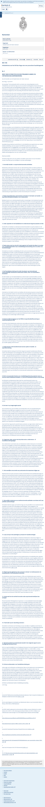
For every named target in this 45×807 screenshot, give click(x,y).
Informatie (21, 59)
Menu (42, 6)
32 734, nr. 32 (18, 590)
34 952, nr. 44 (24, 129)
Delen (40, 59)
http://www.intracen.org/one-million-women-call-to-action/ (15, 723)
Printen (35, 59)
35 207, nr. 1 (30, 132)
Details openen (1, 14)
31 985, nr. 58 (14, 567)
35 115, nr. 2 (10, 141)
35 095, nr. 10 (23, 650)
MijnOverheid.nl (7, 797)
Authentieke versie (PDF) (12, 60)
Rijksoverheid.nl (7, 799)
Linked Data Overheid (8, 792)
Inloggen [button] (3, 9)
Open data (6, 790)
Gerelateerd (28, 59)
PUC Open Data (7, 794)
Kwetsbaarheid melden (9, 787)
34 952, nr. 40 (40, 137)
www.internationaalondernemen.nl (27, 209)
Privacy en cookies (8, 782)
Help (5, 775)
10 (16, 553)
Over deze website (8, 770)
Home (2, 13)
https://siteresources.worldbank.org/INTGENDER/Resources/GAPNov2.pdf (18, 718)
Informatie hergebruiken (9, 780)
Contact (5, 772)
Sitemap (5, 785)
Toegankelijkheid (7, 784)
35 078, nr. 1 (25, 747)
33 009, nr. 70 (17, 130)
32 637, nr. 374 (28, 133)
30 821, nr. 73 (10, 132)
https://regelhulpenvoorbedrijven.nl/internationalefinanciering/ (16, 734)
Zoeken (5, 777)
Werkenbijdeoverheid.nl (9, 802)
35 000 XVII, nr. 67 (29, 255)
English (5, 773)
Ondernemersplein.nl (8, 801)
